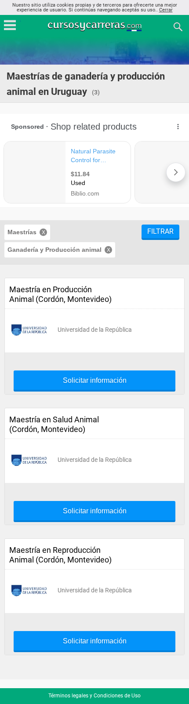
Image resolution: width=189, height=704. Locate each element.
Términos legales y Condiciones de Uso (94, 696)
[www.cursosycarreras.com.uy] (95, 26)
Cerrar (166, 10)
